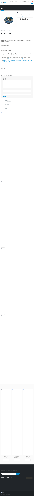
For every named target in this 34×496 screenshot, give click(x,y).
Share (18, 19)
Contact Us (15, 1)
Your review (5, 79)
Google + (25, 19)
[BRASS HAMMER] (3, 348)
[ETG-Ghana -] (3, 2)
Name (4, 89)
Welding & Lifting (22, 16)
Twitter (22, 19)
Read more (6, 459)
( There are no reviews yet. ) (25, 14)
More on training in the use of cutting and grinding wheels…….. (17, 58)
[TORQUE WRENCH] (3, 281)
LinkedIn (24, 19)
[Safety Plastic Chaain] (3, 214)
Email (27, 19)
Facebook (20, 19)
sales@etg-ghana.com (4, 484)
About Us (11, 1)
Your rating (4, 78)
